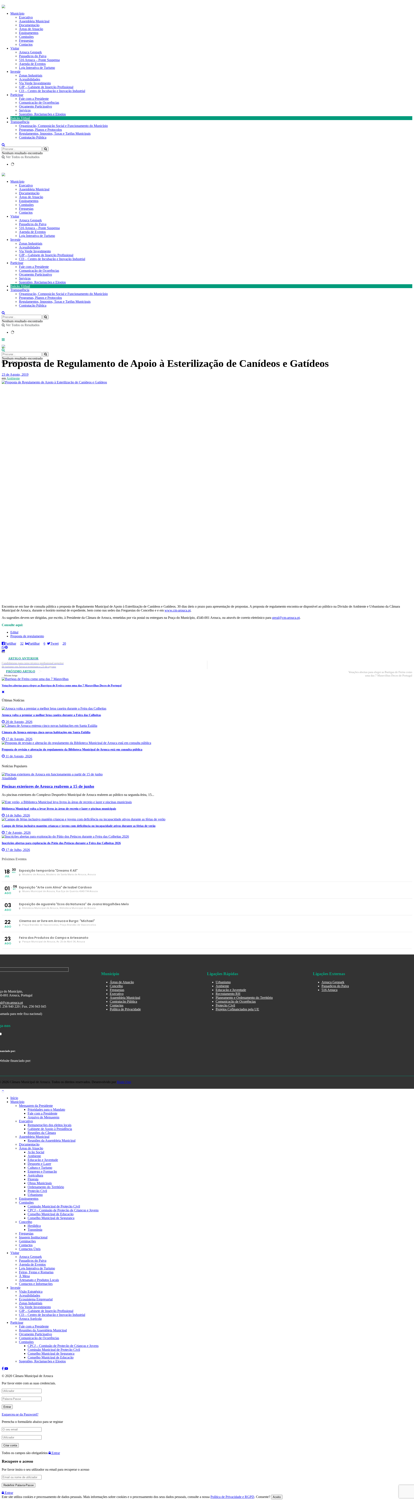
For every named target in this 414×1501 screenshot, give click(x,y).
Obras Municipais (40, 1183)
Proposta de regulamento (27, 636)
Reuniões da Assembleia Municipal (51, 1140)
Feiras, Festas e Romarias (36, 1272)
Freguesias (26, 40)
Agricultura (35, 1175)
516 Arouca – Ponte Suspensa (39, 60)
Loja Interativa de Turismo (37, 67)
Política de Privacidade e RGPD (232, 1497)
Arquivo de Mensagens (43, 1117)
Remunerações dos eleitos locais (49, 1125)
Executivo (26, 17)
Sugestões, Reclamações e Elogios (42, 114)
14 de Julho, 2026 (17, 815)
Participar (16, 95)
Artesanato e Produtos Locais (39, 1280)
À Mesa (24, 1276)
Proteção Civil (225, 1005)
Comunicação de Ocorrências (39, 102)
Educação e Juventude (231, 990)
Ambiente (13, 378)
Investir (15, 71)
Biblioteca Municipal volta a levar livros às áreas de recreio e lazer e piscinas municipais (59, 808)
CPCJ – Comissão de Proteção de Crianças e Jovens (63, 1210)
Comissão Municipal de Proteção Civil (54, 1206)
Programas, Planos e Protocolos (40, 129)
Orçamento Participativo (35, 106)
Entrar (55, 1453)
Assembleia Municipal (34, 21)
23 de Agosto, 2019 (15, 374)
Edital (14, 632)
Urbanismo (223, 982)
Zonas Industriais (30, 75)
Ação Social (36, 1152)
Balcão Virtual (20, 118)
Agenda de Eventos (32, 64)
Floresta (33, 1179)
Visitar (14, 48)
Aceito (277, 1497)
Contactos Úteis (30, 1249)
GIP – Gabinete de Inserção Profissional (46, 87)
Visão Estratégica (30, 1291)
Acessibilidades (29, 79)
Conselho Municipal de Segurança (51, 1218)
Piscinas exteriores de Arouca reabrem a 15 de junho (48, 786)
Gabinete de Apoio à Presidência (50, 1129)
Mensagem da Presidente (36, 1105)
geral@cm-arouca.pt (286, 617)
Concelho (116, 986)
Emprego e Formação (42, 1171)
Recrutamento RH (228, 994)
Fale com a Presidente (34, 98)
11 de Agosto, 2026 (18, 756)
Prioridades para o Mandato (46, 1109)
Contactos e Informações (36, 1284)
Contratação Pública (32, 137)
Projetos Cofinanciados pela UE (237, 1009)
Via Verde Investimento (35, 83)
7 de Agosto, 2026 (18, 832)
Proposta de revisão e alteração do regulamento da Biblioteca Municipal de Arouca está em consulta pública (72, 749)
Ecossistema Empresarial (36, 1299)
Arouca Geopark (30, 52)
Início (14, 1098)
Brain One (124, 1082)
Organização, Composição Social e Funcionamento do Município (63, 126)
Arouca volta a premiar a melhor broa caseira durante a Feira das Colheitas (51, 715)
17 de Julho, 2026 (17, 850)
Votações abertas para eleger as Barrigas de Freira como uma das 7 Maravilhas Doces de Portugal (62, 685)
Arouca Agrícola (30, 1318)
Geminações (27, 1241)
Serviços (25, 110)
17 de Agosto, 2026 (18, 739)
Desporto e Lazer (39, 1164)
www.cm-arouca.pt (178, 610)
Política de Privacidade (125, 1009)
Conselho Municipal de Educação (51, 1214)
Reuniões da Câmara (42, 1133)
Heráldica (34, 1226)
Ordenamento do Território (46, 1187)
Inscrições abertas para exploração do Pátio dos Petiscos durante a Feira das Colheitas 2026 (61, 843)
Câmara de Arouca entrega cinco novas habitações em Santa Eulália (46, 732)
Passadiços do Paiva (32, 56)
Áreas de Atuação (31, 29)
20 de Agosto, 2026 (18, 722)
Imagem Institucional (33, 1237)
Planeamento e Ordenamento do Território (244, 997)
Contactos (26, 44)
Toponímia (35, 1229)
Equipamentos (28, 33)
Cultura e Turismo (40, 1167)
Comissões (26, 37)
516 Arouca (329, 990)
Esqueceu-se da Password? (20, 1414)
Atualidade (9, 778)
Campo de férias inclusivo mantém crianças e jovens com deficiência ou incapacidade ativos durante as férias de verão (78, 826)
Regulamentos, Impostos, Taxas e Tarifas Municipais (55, 133)
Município (17, 13)
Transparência (19, 122)
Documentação (29, 25)
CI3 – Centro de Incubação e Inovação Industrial (52, 91)
